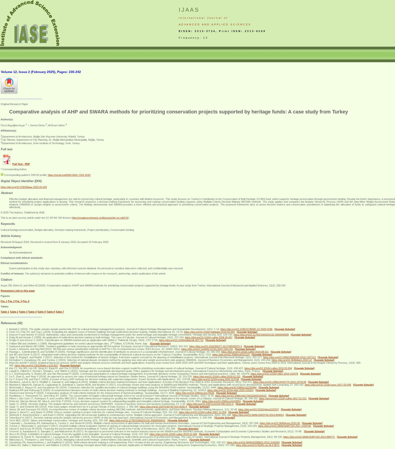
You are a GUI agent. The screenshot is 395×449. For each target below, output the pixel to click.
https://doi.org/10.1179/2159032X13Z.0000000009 (261, 334)
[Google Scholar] (285, 329)
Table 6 (50, 311)
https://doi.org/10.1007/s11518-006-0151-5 (210, 404)
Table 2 (14, 311)
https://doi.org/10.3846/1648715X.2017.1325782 (284, 426)
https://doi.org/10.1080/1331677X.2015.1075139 (279, 382)
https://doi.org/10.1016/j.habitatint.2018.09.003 (209, 332)
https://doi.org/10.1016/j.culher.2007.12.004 (202, 412)
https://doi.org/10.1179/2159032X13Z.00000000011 (137, 420)
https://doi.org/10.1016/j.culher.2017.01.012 (283, 398)
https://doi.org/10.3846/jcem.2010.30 (280, 423)
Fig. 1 (4, 301)
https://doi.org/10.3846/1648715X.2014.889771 (309, 437)
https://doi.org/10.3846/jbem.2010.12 (292, 360)
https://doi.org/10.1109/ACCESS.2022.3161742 (207, 349)
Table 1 (5, 311)
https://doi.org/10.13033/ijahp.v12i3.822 (36, 365)
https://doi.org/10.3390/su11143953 (221, 401)
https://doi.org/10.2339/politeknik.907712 (181, 340)
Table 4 (32, 311)
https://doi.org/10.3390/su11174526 (195, 393)
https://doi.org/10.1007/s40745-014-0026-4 (163, 406)
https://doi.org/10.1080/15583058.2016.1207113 (289, 357)
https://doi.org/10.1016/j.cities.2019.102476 (274, 373)
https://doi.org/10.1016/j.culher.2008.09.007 (208, 337)
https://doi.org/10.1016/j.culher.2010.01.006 (173, 434)
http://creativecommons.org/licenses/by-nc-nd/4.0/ (100, 217)
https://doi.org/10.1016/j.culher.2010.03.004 (268, 368)
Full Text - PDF (21, 164)
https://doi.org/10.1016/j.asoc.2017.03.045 (328, 384)
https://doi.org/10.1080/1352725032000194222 (241, 395)
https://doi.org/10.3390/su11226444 (237, 387)
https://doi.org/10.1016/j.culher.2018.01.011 (216, 376)
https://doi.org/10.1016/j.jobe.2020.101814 (230, 390)
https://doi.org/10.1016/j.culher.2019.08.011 (245, 351)
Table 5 (41, 311)
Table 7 (60, 311)
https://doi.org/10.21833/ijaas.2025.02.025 (24, 187)
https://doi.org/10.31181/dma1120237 (258, 409)
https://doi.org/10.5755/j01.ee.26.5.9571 (258, 445)
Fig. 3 (18, 301)
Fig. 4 (26, 301)
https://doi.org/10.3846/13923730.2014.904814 (258, 415)
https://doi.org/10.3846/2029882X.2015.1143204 (253, 442)
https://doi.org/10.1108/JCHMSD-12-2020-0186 (246, 329)
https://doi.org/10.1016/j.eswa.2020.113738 (215, 379)
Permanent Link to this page (18, 290)
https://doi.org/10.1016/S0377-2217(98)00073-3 (215, 346)
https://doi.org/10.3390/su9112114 (231, 354)
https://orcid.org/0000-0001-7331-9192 (69, 175)
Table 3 (23, 311)
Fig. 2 (11, 301)
